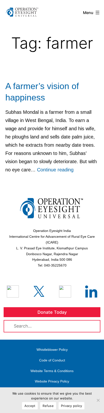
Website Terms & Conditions (52, 371)
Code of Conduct (52, 360)
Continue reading (55, 169)
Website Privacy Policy (52, 381)
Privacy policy (71, 406)
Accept (30, 406)
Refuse (48, 406)
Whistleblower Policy (52, 350)
